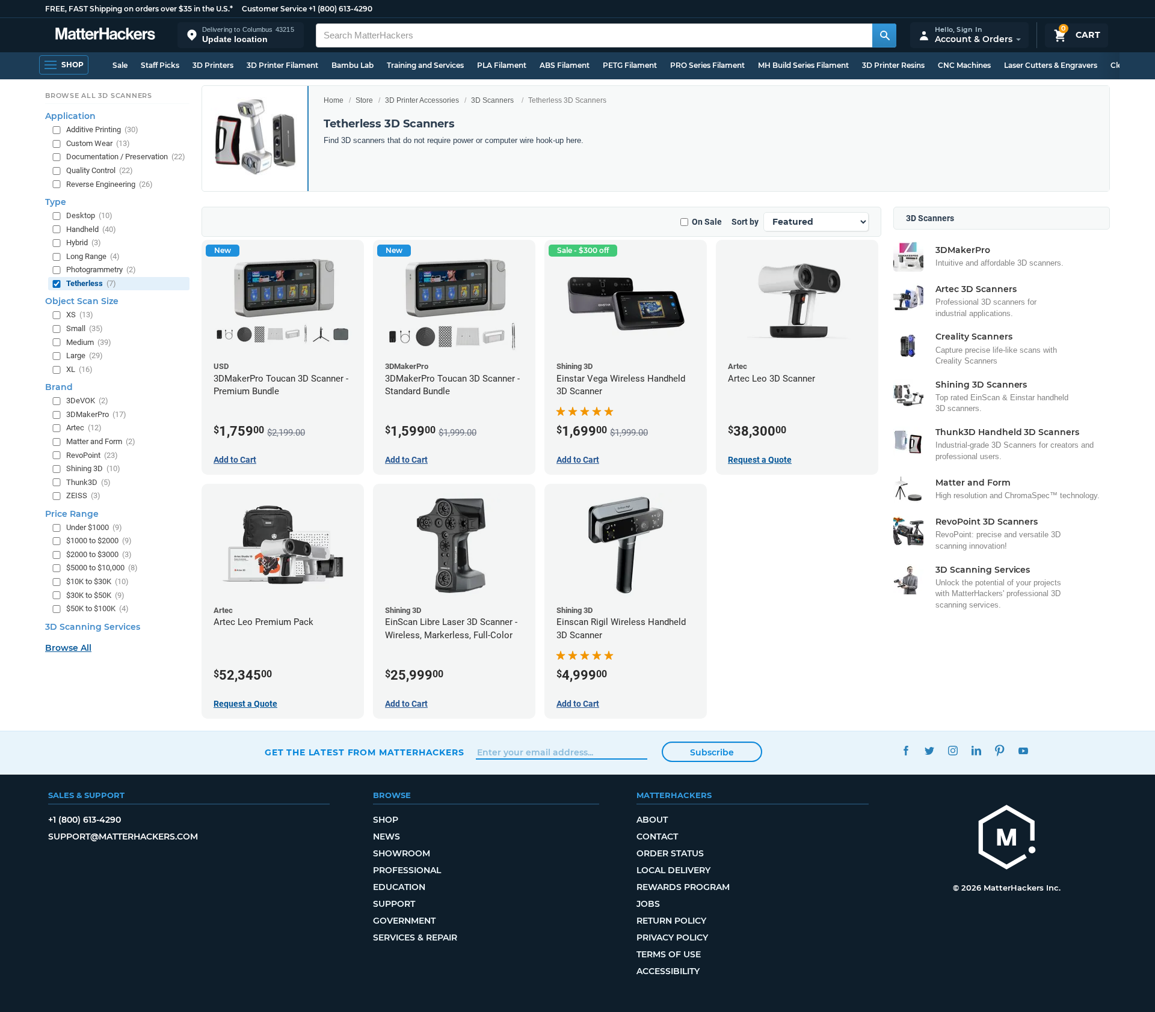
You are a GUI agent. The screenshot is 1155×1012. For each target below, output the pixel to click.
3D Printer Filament (282, 65)
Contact (657, 836)
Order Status (670, 853)
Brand (59, 387)
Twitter (929, 750)
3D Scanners (492, 100)
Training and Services (425, 65)
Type (55, 202)
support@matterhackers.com (123, 836)
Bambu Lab (352, 65)
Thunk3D (88, 482)
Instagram (952, 750)
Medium (88, 342)
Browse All (68, 647)
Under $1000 (94, 527)
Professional (407, 870)
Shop (385, 819)
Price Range (72, 513)
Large (84, 356)
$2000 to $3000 (99, 554)
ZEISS (83, 496)
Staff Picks (160, 65)
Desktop (89, 216)
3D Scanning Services (92, 626)
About (652, 819)
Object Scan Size (82, 301)
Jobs (648, 903)
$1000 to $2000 (99, 541)
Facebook (905, 750)
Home (333, 100)
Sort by (745, 222)
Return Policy (671, 920)
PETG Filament (630, 65)
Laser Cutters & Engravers (1050, 65)
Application (70, 116)
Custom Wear (98, 143)
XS (79, 315)
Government (404, 920)
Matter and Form (100, 441)
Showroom (401, 853)
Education (399, 887)
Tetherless (91, 283)
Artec (84, 428)
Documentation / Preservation (125, 157)
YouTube (1022, 750)
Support (394, 903)
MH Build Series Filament (803, 65)
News (386, 836)
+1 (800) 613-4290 (340, 8)
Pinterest (999, 750)
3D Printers (212, 65)
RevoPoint (92, 455)
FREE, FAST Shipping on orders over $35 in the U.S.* (139, 8)
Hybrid (83, 243)
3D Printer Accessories (422, 100)
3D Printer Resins (893, 65)
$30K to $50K (95, 595)
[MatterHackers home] (105, 35)
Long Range (93, 256)
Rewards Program (683, 887)
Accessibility (668, 971)
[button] (240, 35)
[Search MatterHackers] (884, 35)
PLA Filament (501, 65)
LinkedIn (976, 750)
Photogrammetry (101, 270)
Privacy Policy (672, 937)
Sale (120, 65)
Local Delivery (673, 870)
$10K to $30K (97, 581)
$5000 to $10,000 (102, 568)
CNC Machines (964, 65)
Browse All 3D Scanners (98, 95)
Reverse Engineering (109, 184)
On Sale (707, 222)
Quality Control (99, 170)
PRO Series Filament (707, 65)
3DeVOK (87, 401)
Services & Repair (415, 937)
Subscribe (712, 752)
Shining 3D (93, 469)
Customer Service (274, 8)
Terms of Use (668, 954)
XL (79, 369)
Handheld (91, 229)
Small (84, 328)
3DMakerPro (96, 414)
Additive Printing (102, 130)
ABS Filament (565, 65)
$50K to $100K (97, 609)
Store (364, 100)
